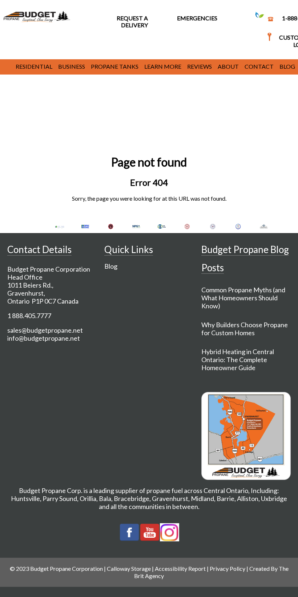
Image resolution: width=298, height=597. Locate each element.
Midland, (203, 498)
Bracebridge (131, 498)
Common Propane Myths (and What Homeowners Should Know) (243, 298)
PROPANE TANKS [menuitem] (114, 66)
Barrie (225, 498)
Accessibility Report (180, 568)
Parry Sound (60, 498)
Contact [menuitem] (259, 66)
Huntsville (25, 498)
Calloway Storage (129, 568)
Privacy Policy (227, 568)
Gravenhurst (170, 498)
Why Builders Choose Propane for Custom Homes (244, 329)
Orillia (88, 498)
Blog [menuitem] (287, 66)
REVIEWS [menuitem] (199, 66)
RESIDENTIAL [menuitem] (34, 66)
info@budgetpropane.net (43, 338)
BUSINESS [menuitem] (71, 66)
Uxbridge (274, 498)
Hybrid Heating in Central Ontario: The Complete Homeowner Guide (237, 360)
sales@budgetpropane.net (45, 330)
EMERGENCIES (197, 18)
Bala (105, 498)
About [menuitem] (228, 66)
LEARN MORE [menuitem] (162, 66)
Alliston (247, 498)
